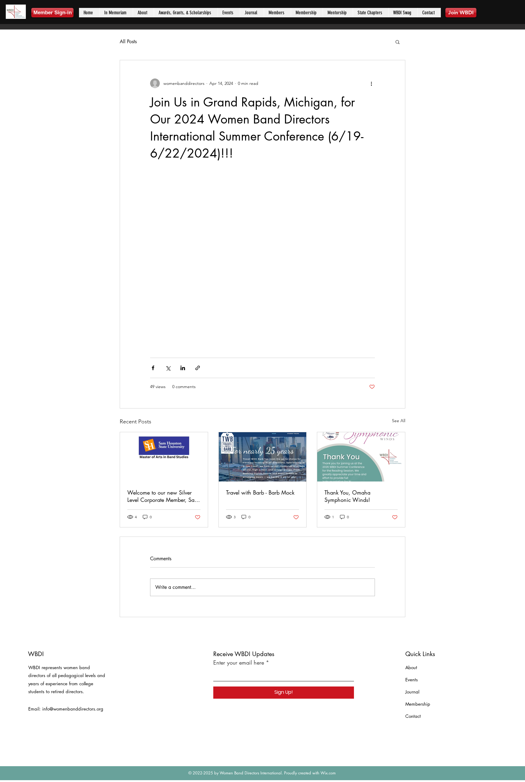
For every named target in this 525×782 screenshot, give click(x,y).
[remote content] (262, 259)
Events (411, 680)
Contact (413, 716)
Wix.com (328, 773)
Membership (417, 704)
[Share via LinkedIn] (183, 368)
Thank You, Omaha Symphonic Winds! (347, 496)
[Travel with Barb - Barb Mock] (263, 456)
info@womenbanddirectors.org (72, 709)
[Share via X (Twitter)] (168, 368)
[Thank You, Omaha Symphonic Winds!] (361, 456)
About (411, 667)
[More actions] (371, 83)
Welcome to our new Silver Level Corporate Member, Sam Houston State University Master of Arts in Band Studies (163, 496)
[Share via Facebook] (153, 368)
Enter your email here (238, 662)
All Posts (128, 41)
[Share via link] (198, 368)
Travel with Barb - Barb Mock (260, 492)
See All (398, 420)
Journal (412, 692)
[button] (397, 41)
